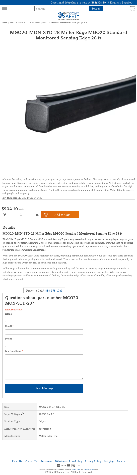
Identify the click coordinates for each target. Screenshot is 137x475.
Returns (121, 461)
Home (4, 22)
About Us (17, 461)
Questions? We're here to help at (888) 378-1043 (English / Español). (91, 2)
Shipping (109, 461)
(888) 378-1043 (53, 290)
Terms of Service (89, 469)
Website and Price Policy (68, 461)
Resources (46, 461)
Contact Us (31, 461)
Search (96, 8)
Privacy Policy (93, 461)
